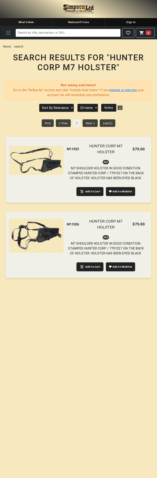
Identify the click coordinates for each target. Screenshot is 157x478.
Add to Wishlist (122, 191)
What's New (26, 22)
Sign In (131, 22)
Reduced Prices (78, 22)
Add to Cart (92, 191)
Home (7, 46)
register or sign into (123, 90)
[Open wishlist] (128, 33)
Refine (108, 108)
